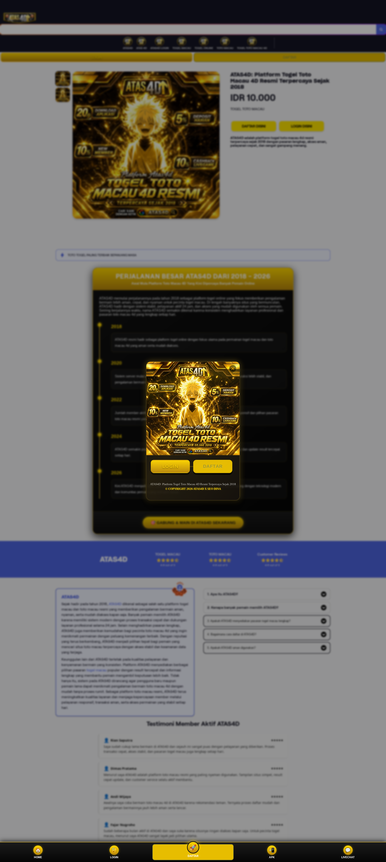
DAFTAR (213, 466)
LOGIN (170, 466)
